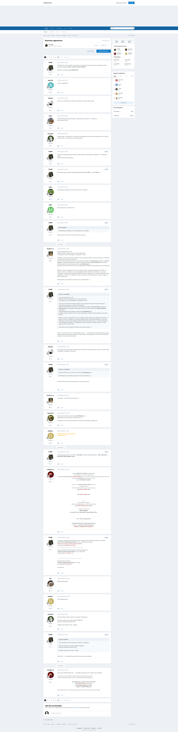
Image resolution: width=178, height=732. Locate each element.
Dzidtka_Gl (50, 469)
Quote (62, 74)
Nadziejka (121, 97)
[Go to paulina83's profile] (116, 94)
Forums (45, 31)
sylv (50, 578)
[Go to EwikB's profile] (46, 45)
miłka (50, 205)
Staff (58, 31)
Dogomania (47, 3)
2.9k (51, 110)
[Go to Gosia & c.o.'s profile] (51, 254)
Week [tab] (115, 76)
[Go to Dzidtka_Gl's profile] (51, 474)
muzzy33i (50, 413)
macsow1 (50, 133)
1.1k (51, 74)
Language (79, 728)
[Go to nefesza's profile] (51, 103)
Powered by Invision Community (89, 729)
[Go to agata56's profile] (51, 85)
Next (58, 57)
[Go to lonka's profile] (51, 192)
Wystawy (59, 46)
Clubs (65, 28)
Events (70, 28)
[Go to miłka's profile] (51, 210)
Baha (50, 116)
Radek (120, 88)
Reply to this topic (103, 51)
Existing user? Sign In (121, 2)
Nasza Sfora (131, 49)
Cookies (99, 728)
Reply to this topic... (56, 713)
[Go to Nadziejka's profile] (116, 98)
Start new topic (90, 51)
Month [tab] (120, 76)
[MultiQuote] (58, 75)
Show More (123, 102)
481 (51, 92)
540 (51, 128)
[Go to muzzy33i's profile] (51, 418)
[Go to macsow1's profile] (51, 139)
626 (51, 590)
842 (51, 260)
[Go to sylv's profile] (51, 583)
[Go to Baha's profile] (51, 121)
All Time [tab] (131, 76)
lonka (50, 187)
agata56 (50, 80)
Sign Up (131, 2)
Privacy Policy (86, 728)
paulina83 (121, 93)
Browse (46, 28)
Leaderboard (59, 28)
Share (96, 45)
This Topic (127, 28)
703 (51, 145)
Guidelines (52, 31)
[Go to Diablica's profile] (51, 436)
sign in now (75, 707)
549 (51, 443)
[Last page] (61, 57)
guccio (120, 84)
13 (51, 217)
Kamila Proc (121, 79)
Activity (52, 28)
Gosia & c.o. (50, 248)
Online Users (64, 31)
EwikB (51, 44)
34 (51, 425)
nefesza (50, 98)
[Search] (133, 28)
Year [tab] (126, 76)
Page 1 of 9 (66, 57)
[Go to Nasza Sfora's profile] (126, 50)
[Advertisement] (89, 16)
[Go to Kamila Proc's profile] (116, 80)
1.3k (51, 199)
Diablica (50, 431)
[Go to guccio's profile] (116, 85)
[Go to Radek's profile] (116, 89)
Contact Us (93, 728)
